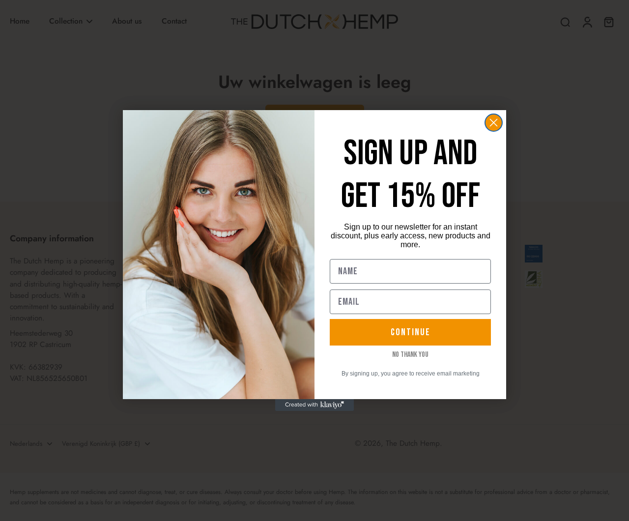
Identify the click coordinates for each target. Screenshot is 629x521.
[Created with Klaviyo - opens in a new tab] (314, 405)
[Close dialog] (493, 122)
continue (410, 332)
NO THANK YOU (410, 354)
